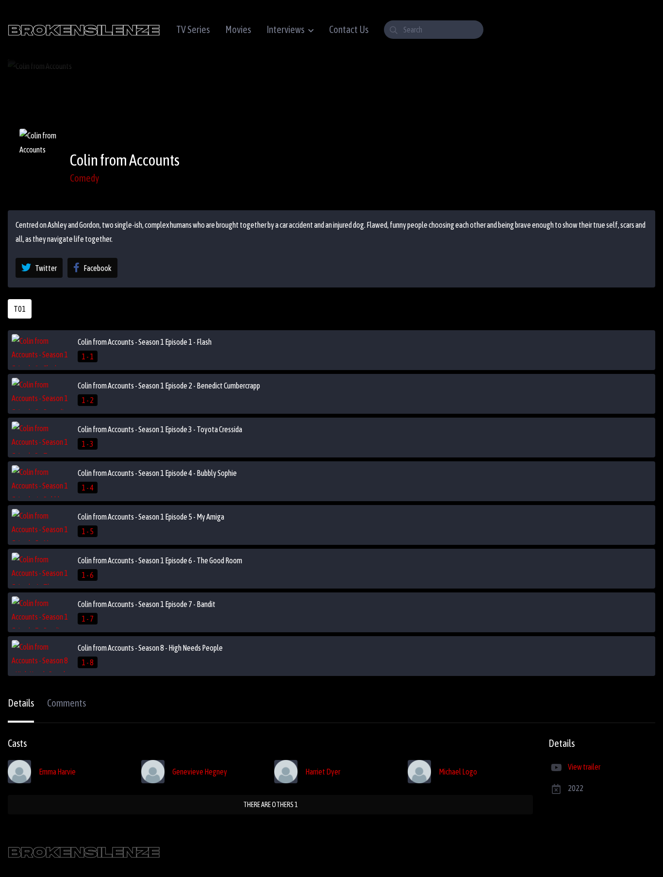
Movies (238, 29)
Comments (66, 702)
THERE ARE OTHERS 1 (270, 805)
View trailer (584, 766)
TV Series (193, 29)
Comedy (84, 178)
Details (21, 702)
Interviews (285, 29)
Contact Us (348, 29)
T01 (20, 308)
